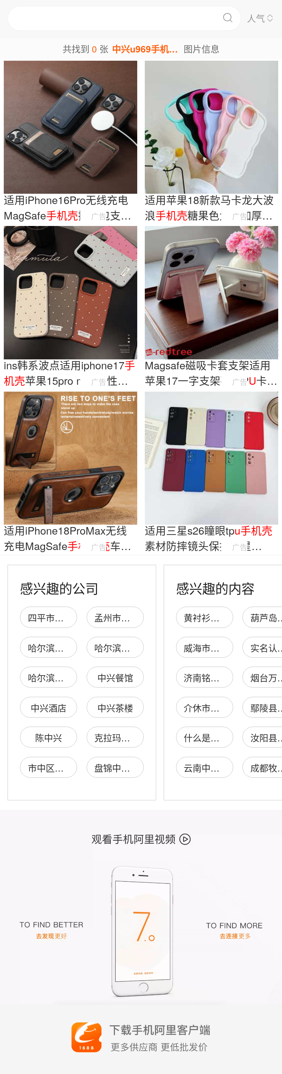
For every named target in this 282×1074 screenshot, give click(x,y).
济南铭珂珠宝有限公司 (228, 677)
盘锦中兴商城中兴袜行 (139, 767)
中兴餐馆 (115, 677)
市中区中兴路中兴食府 (72, 767)
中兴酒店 (48, 707)
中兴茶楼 (115, 707)
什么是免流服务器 (219, 737)
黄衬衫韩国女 (210, 617)
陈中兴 (48, 737)
